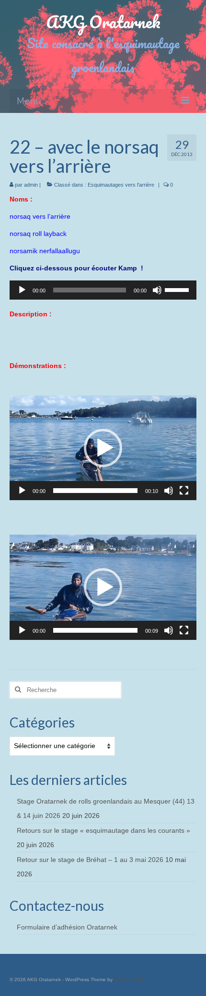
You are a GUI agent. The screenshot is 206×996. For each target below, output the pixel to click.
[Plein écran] (184, 490)
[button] (103, 448)
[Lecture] (22, 290)
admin (31, 185)
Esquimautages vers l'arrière (121, 185)
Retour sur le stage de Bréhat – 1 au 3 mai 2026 (90, 859)
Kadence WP (128, 979)
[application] (103, 290)
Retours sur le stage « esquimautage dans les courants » (103, 830)
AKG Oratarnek (103, 21)
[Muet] (157, 290)
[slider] (178, 289)
